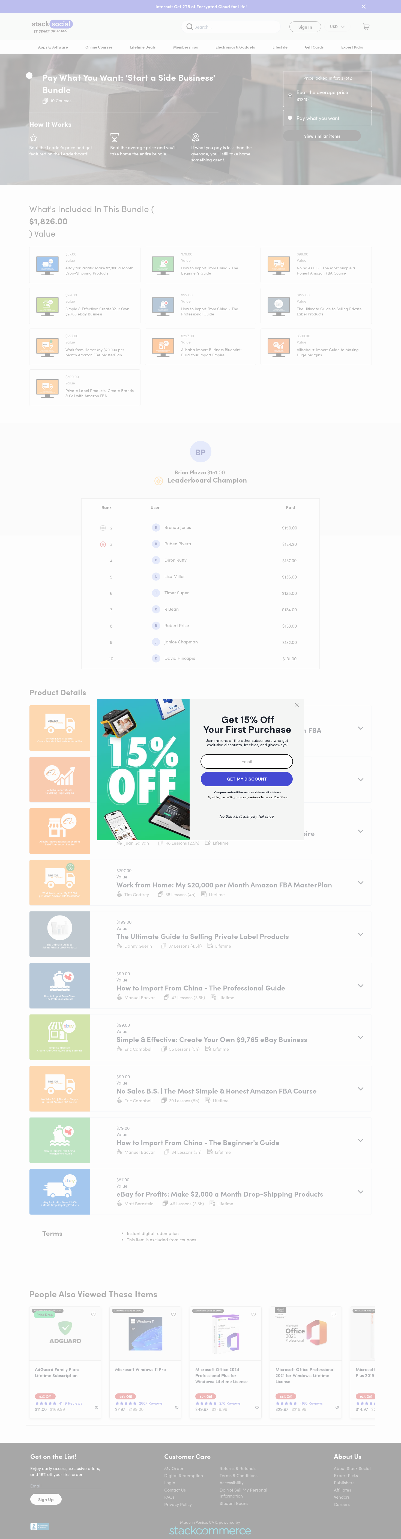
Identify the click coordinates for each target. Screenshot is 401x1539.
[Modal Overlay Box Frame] (200, 770)
